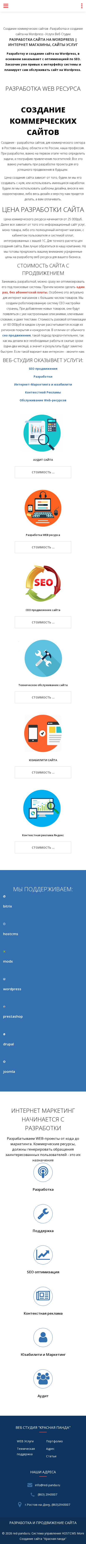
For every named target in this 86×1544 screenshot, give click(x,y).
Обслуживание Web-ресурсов (43, 400)
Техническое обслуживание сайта (43, 685)
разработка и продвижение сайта (43, 1522)
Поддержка (43, 1230)
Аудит (43, 1395)
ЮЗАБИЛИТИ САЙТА (43, 760)
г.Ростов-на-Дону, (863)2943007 (47, 1505)
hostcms (10, 933)
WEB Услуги (25, 1441)
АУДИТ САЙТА (43, 460)
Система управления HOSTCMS (54, 1533)
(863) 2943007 (47, 1494)
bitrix (7, 906)
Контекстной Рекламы (43, 392)
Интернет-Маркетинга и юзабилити (43, 384)
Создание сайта (31, 1539)
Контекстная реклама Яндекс (43, 835)
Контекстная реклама (43, 1313)
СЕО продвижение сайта (43, 610)
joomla (9, 1071)
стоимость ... (43, 472)
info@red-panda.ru (47, 1485)
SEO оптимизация (43, 1272)
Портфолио (54, 1441)
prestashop (13, 1016)
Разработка (43, 1189)
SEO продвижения (43, 369)
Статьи (51, 1456)
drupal (8, 1044)
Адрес (50, 1449)
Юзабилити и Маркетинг (43, 1354)
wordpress (12, 988)
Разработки (43, 376)
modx (8, 961)
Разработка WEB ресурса (43, 535)
